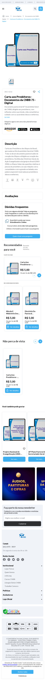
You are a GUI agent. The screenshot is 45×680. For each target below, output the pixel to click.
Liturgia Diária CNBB (13, 583)
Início (7, 16)
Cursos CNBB (10, 579)
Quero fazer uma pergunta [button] (22, 236)
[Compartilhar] (39, 91)
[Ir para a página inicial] (19, 9)
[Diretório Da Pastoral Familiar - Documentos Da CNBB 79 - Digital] (32, 298)
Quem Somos (10, 572)
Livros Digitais (17, 16)
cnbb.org (8, 576)
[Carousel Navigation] (38, 341)
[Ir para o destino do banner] (18, 483)
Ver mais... (14, 459)
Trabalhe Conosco (11, 586)
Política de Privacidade (10, 664)
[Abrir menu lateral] (3, 9)
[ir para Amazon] (10, 129)
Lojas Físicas (9, 569)
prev (35, 341)
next (40, 341)
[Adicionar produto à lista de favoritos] (34, 91)
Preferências (23, 676)
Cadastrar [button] (22, 524)
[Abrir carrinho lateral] (40, 9)
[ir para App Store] (34, 129)
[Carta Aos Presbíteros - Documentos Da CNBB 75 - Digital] (12, 361)
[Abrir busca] (35, 9)
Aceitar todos (22, 672)
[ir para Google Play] (22, 129)
